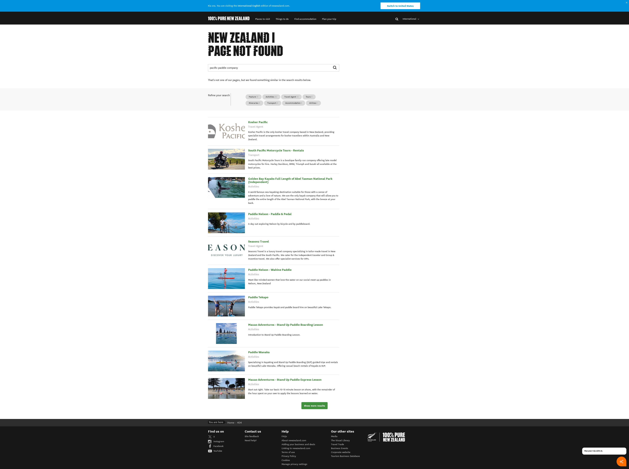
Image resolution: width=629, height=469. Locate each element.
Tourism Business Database (345, 456)
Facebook (218, 446)
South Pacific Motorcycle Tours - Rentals (276, 150)
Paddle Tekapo (258, 297)
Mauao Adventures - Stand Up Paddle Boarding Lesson (285, 325)
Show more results (314, 405)
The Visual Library (340, 440)
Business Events (339, 448)
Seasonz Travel (258, 241)
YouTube (217, 451)
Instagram (218, 441)
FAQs (284, 436)
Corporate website (340, 452)
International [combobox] (410, 18)
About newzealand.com (294, 440)
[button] (262, 19)
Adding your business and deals (298, 444)
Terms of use (288, 452)
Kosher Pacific (258, 122)
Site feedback (252, 436)
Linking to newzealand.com (296, 448)
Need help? (251, 440)
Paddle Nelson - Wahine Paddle (270, 270)
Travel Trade (337, 444)
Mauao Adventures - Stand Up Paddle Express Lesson (285, 380)
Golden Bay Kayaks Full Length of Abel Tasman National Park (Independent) (290, 180)
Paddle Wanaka (259, 352)
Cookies (286, 460)
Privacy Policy (289, 456)
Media (334, 436)
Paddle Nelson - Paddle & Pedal (270, 214)
